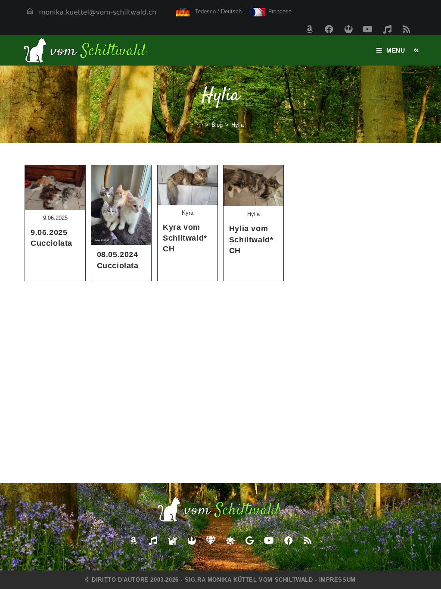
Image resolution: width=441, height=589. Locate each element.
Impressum (337, 579)
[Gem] (211, 540)
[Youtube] (367, 29)
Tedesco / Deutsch (215, 11)
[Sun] (230, 540)
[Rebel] (348, 29)
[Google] (249, 540)
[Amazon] (309, 29)
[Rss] (406, 29)
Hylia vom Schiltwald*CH (251, 239)
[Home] (200, 125)
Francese (278, 11)
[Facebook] (329, 29)
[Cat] (172, 540)
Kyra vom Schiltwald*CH (185, 238)
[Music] (387, 29)
